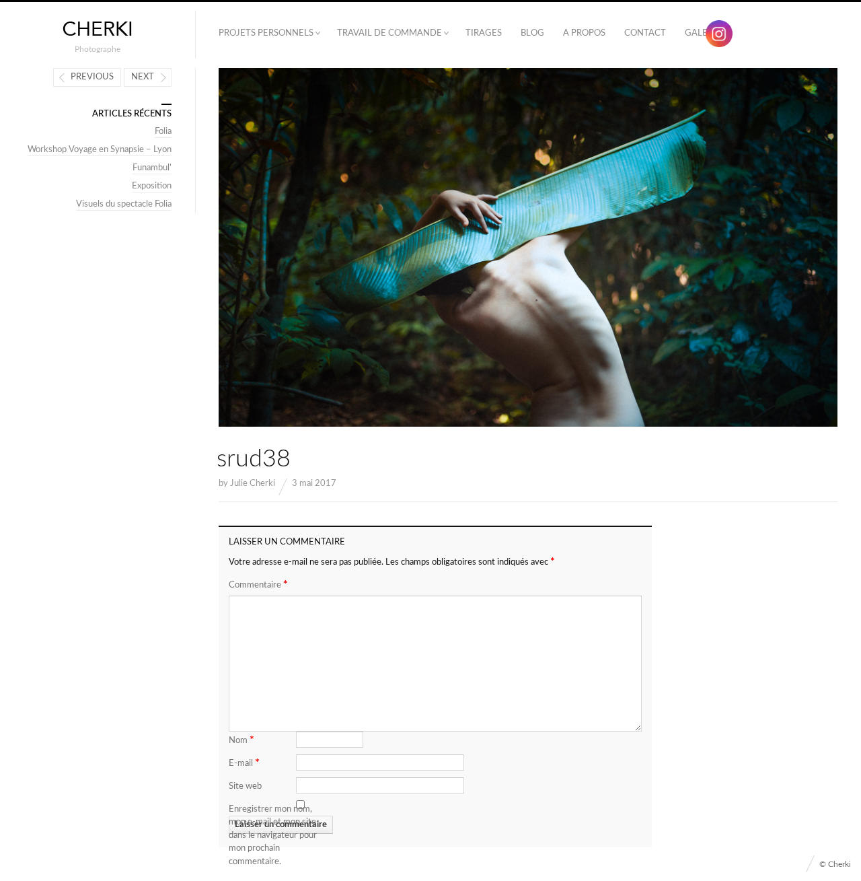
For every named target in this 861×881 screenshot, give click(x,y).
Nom (241, 739)
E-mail (244, 762)
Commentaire (258, 584)
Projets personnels (266, 33)
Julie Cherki (252, 483)
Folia (163, 131)
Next (142, 77)
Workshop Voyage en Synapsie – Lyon (100, 149)
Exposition (152, 186)
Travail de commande (389, 33)
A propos (584, 33)
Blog (532, 33)
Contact (645, 33)
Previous (92, 77)
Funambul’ (152, 168)
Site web (245, 786)
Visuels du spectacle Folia (124, 204)
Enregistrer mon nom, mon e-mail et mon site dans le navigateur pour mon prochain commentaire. (273, 835)
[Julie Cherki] (97, 29)
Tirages (483, 33)
